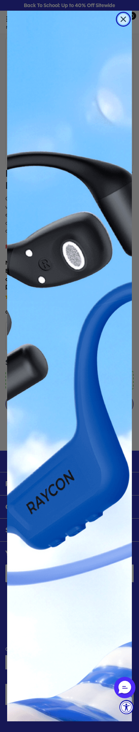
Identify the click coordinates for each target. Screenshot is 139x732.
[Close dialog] (123, 19)
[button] (124, 687)
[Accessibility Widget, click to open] (126, 707)
